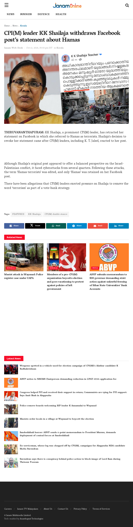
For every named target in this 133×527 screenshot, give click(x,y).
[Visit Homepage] (67, 5)
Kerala (23, 26)
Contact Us (63, 509)
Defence (44, 14)
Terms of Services (101, 509)
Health (61, 14)
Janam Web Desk (13, 48)
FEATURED (18, 214)
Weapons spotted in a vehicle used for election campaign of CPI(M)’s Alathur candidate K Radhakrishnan (69, 367)
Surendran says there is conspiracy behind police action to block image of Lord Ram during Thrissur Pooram (70, 460)
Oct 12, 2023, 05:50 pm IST (39, 48)
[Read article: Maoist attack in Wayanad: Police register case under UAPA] (23, 257)
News (10, 14)
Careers (8, 509)
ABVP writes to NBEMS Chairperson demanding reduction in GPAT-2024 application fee (68, 379)
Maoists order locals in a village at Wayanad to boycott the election (57, 419)
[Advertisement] (66, 153)
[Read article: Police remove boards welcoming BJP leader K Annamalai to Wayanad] (11, 409)
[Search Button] (127, 5)
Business (26, 14)
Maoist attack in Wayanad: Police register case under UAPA (23, 276)
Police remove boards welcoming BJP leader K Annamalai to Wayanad (58, 406)
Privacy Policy (80, 509)
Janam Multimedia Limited (18, 516)
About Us (48, 509)
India (95, 268)
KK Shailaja (34, 214)
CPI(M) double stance (56, 214)
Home (7, 26)
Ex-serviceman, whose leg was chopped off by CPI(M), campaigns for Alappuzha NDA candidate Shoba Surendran (72, 447)
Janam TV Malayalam (27, 509)
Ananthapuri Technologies (31, 519)
